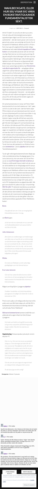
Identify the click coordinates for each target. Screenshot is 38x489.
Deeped (26, 28)
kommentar (10, 147)
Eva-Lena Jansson (8, 270)
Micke (4, 258)
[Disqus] (19, 399)
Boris (4, 206)
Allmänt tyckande (14, 374)
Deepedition (26, 2)
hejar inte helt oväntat (24, 161)
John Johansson (8, 232)
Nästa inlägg (28, 472)
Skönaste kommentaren (10, 313)
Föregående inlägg (9, 472)
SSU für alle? (6, 187)
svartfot (12, 161)
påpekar (23, 147)
